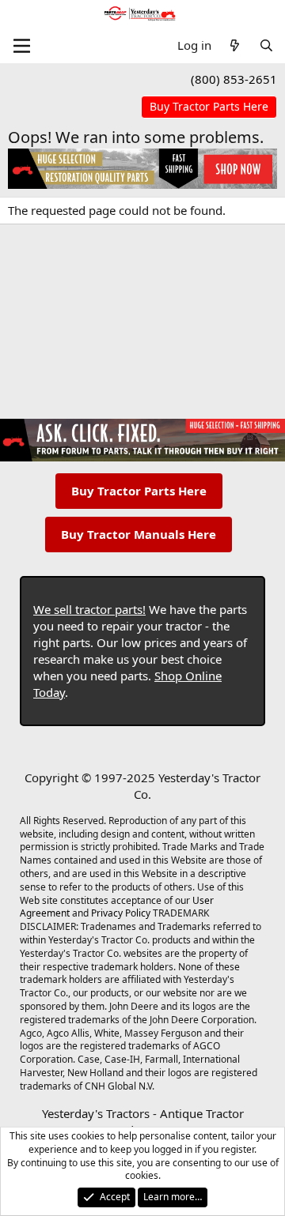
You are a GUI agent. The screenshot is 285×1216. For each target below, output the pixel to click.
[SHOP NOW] (209, 107)
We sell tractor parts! (89, 609)
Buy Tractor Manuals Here (138, 534)
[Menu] (21, 46)
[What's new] (234, 45)
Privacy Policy (120, 913)
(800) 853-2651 (234, 79)
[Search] (266, 45)
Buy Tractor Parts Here (139, 491)
